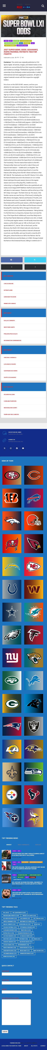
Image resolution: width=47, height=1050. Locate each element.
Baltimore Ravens (26, 941)
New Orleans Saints (10, 407)
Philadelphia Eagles (10, 334)
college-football (10, 927)
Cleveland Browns (10, 930)
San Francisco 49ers (10, 370)
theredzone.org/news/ (15, 434)
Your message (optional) (10, 998)
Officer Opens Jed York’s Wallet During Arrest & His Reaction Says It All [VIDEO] (28, 854)
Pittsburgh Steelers (27, 927)
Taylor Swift (25, 950)
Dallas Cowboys (9, 320)
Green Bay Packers (10, 297)
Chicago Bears (8, 283)
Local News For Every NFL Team (11, 1045)
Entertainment (23, 944)
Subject (4, 989)
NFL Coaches (39, 918)
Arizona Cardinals (10, 357)
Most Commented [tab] (23, 844)
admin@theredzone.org (15, 441)
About (26, 1045)
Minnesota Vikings (10, 303)
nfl (6, 249)
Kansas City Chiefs (29, 915)
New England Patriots (11, 915)
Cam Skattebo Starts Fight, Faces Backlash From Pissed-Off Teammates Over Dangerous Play (27, 894)
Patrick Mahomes (9, 947)
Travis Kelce (26, 930)
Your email (5, 980)
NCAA (37, 924)
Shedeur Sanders (9, 941)
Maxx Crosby (38, 950)
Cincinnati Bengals (10, 953)
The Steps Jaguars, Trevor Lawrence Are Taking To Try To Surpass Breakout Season (28, 867)
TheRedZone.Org (15, 1043)
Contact (43, 1045)
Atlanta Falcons (9, 394)
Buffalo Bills (8, 933)
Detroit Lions (8, 290)
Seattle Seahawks (10, 377)
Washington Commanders (12, 340)
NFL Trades (35, 939)
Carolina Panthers (10, 401)
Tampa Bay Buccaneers (11, 414)
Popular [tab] (38, 844)
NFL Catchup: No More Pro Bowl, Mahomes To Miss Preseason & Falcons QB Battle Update (27, 883)
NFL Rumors (25, 918)
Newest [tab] (9, 844)
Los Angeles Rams (10, 364)
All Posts (34, 1045)
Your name (5, 971)
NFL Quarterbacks (19, 912)
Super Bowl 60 (25, 924)
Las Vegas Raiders (9, 936)
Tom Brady (23, 939)
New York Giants (9, 327)
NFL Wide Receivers (10, 918)
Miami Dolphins (9, 956)
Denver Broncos (26, 947)
